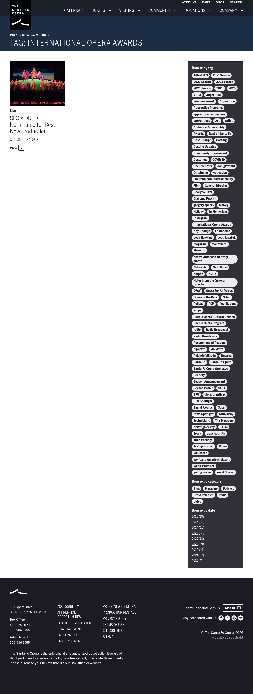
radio (197, 330)
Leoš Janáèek (227, 237)
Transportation (204, 446)
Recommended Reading (210, 343)
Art (217, 121)
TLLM (224, 427)
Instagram (201, 218)
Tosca (197, 433)
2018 (195, 561)
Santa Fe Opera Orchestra (211, 369)
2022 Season (202, 82)
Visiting (126, 11)
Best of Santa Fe (220, 134)
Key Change (202, 231)
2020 (195, 550)
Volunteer (200, 453)
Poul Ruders (227, 304)
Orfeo (226, 297)
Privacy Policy (114, 618)
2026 (232, 88)
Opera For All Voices (219, 291)
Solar (221, 407)
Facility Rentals (70, 641)
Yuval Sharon (225, 472)
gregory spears (204, 205)
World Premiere (204, 466)
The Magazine (224, 420)
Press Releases (203, 495)
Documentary (203, 166)
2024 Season (202, 88)
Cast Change (202, 140)
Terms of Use (113, 624)
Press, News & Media (28, 35)
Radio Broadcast (217, 330)
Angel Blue (213, 95)
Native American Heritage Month (211, 259)
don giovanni (226, 166)
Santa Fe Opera (221, 362)
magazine (200, 244)
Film (196, 186)
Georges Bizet (203, 192)
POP (211, 304)
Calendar (73, 11)
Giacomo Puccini (205, 198)
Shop (220, 2)
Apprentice (227, 101)
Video (223, 446)
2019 (195, 555)
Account (189, 2)
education (220, 173)
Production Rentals (119, 612)
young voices (202, 472)
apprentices (202, 121)
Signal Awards (203, 407)
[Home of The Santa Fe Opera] (20, 15)
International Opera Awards (212, 224)
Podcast (228, 488)
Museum (199, 250)
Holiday (199, 212)
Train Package (203, 440)
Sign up (231, 608)
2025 (219, 88)
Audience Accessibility (209, 127)
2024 (195, 527)
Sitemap (109, 636)
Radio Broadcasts (205, 336)
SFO (196, 395)
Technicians (202, 420)
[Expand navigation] (109, 10)
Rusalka (226, 356)
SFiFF (222, 388)
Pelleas (198, 304)
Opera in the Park (205, 297)
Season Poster (203, 388)
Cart (206, 2)
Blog (197, 488)
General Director (216, 186)
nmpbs (198, 274)
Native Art (201, 267)
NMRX (212, 274)
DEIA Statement (69, 629)
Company (228, 11)
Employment (67, 635)
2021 (195, 544)
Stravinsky (226, 414)
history (223, 205)
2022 (195, 539)
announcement (204, 101)
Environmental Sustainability (213, 179)
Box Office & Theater (74, 623)
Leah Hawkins (203, 237)
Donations (195, 11)
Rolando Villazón (205, 356)
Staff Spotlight (204, 414)
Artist (229, 121)
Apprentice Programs (208, 108)
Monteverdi (219, 244)
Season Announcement (209, 381)
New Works (220, 267)
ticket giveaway (204, 427)
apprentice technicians (209, 114)
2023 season (224, 82)
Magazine (211, 488)
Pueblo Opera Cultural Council (214, 317)
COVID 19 (218, 160)
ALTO (197, 95)
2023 (195, 533)
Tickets (98, 11)
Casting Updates (205, 147)
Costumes (200, 160)
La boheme (222, 231)
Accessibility (68, 606)
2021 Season (221, 75)
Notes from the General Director (209, 282)
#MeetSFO (201, 75)
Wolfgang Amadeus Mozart (212, 459)
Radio (222, 495)
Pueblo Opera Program (209, 323)
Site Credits (112, 630)
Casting (221, 140)
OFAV (197, 291)
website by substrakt (227, 637)
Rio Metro (217, 349)
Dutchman (201, 173)
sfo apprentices (215, 395)
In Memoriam (218, 212)
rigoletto (199, 349)
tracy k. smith (216, 433)
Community (159, 11)
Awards (199, 134)
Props (197, 310)
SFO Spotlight (203, 401)
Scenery (199, 375)
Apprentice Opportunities (69, 614)
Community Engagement (210, 153)
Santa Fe (199, 362)
